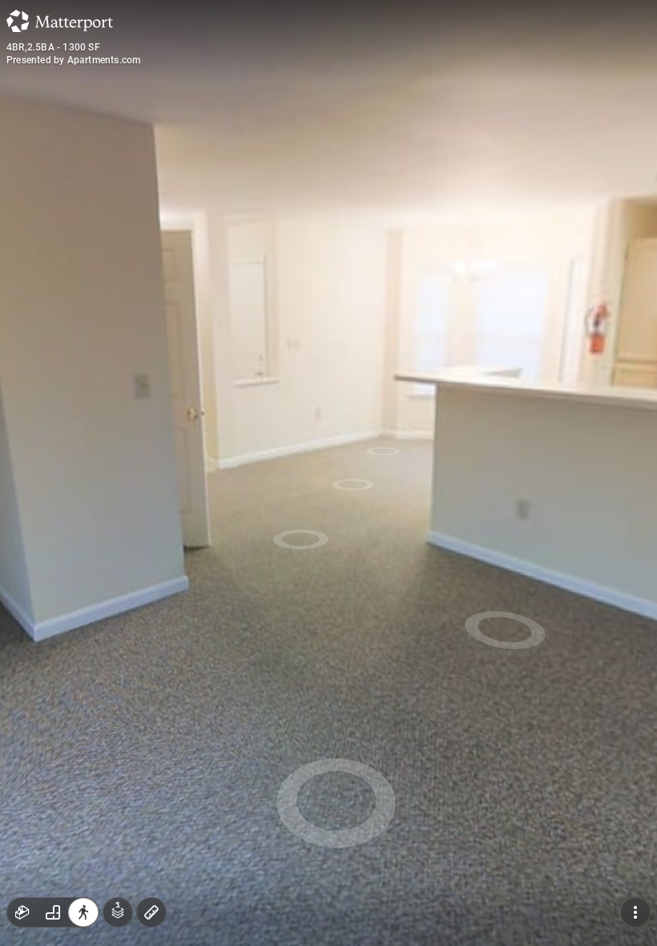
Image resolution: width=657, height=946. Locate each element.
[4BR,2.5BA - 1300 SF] (328, 473)
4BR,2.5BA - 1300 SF (53, 47)
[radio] (22, 912)
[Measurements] (151, 912)
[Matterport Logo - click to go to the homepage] (59, 20)
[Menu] (635, 912)
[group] (52, 912)
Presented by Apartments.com (73, 60)
